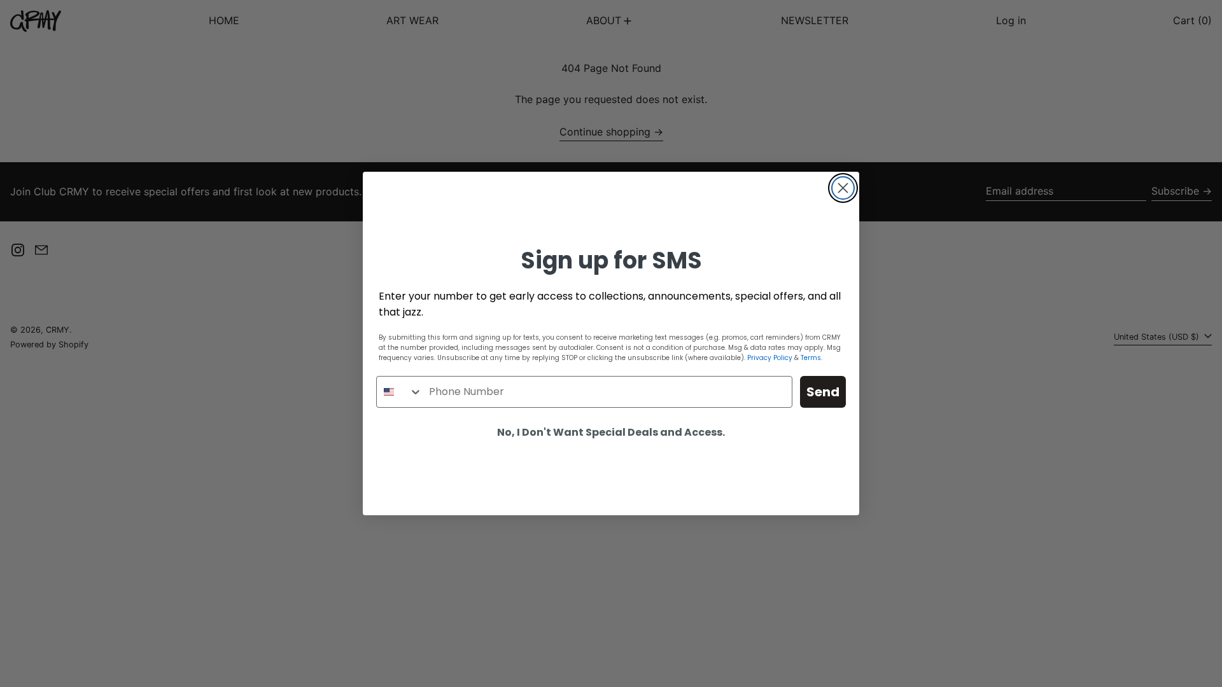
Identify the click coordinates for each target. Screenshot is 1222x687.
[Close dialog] (843, 188)
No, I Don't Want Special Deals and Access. (611, 432)
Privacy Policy (769, 358)
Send (822, 392)
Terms (811, 358)
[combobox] (400, 392)
